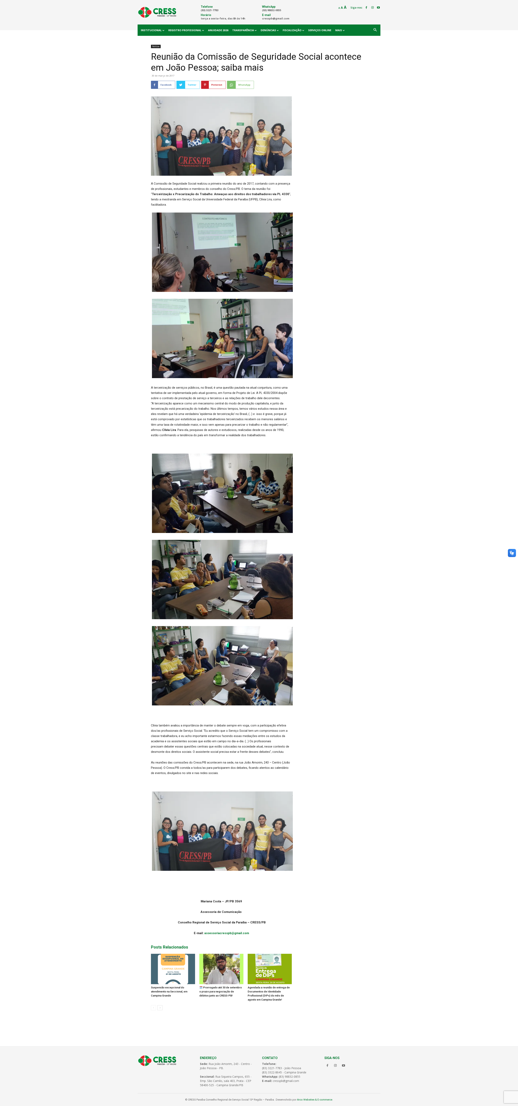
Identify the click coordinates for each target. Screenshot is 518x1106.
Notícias (155, 46)
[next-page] (159, 1007)
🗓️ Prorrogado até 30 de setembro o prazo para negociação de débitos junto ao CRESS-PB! (220, 991)
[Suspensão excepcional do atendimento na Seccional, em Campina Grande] (173, 969)
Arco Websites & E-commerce (314, 1099)
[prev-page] (153, 1007)
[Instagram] (372, 8)
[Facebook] (366, 8)
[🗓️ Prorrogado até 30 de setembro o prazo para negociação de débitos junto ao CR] (221, 969)
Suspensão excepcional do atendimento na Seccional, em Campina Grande (169, 991)
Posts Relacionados (169, 947)
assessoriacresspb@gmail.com (226, 933)
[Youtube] (378, 8)
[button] (375, 30)
